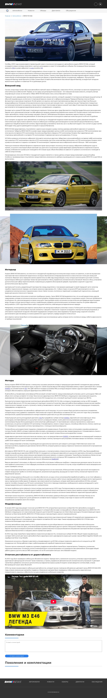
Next (93, 259)
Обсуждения (71, 10)
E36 (13, 68)
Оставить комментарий (17, 656)
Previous (87, 259)
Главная (7, 16)
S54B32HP (55, 459)
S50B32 (8, 388)
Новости (31, 10)
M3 (42, 68)
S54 (25, 388)
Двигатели (56, 10)
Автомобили (17, 10)
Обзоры (43, 10)
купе (32, 68)
